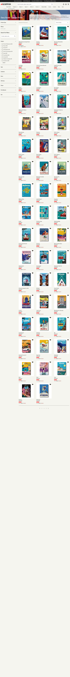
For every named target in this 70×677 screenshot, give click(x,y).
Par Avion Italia (39, 221)
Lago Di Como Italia (57, 65)
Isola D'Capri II (39, 199)
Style (2, 67)
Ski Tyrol (37, 288)
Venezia (20, 399)
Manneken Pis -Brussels (58, 310)
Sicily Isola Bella (57, 221)
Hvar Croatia (56, 288)
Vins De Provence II (22, 355)
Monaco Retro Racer (58, 243)
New (59, 6)
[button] (1, 44)
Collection (3, 71)
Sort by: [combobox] (58, 22)
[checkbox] (2, 44)
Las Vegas (21, 65)
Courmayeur (38, 266)
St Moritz (38, 332)
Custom (54, 6)
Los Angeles (38, 87)
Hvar (55, 377)
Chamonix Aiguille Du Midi (24, 288)
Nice (19, 377)
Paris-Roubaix (21, 132)
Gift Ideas (3, 80)
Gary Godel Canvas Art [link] (11, 8)
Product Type (3, 22)
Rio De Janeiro (21, 154)
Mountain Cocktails (40, 176)
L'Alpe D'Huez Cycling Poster (24, 41)
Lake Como (38, 310)
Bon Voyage (56, 87)
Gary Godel (20, 42)
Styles (20, 6)
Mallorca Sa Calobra (22, 110)
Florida (20, 87)
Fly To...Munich (57, 154)
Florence (38, 132)
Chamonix (56, 355)
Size (1, 94)
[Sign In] (66, 4)
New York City (56, 176)
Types (26, 6)
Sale (63, 6)
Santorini (38, 110)
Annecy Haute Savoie (23, 243)
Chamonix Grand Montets (41, 65)
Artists (31, 6)
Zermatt (37, 41)
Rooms (37, 6)
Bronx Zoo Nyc (21, 176)
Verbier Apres (21, 266)
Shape (2, 85)
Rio (54, 332)
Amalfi (20, 221)
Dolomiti (38, 243)
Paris (37, 377)
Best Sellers (8, 6)
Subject (2, 41)
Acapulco (56, 199)
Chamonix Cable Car (58, 266)
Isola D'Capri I (21, 332)
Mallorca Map (21, 199)
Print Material (3, 90)
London (20, 310)
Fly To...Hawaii (56, 132)
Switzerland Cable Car (58, 110)
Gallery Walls (44, 6)
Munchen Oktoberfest (58, 41)
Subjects (14, 6)
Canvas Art (5, 8)
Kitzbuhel (38, 399)
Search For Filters (5, 32)
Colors (49, 6)
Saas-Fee (38, 355)
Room (2, 76)
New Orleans (38, 154)
